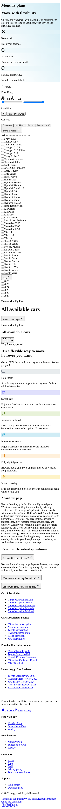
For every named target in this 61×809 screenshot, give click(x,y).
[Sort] (11, 340)
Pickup (30, 125)
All (4, 114)
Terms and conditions (19, 772)
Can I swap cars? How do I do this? (19, 587)
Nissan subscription (18, 627)
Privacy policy (15, 769)
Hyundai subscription (19, 632)
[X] (17, 806)
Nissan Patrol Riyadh (19, 651)
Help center (14, 784)
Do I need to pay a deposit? (16, 558)
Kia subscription (16, 635)
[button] (30, 138)
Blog (10, 763)
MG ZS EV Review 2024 (21, 681)
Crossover (7, 125)
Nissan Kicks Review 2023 (22, 684)
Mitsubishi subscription (20, 624)
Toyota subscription (18, 630)
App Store (10, 710)
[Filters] (4, 340)
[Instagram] (3, 806)
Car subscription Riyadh (20, 599)
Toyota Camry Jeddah (19, 654)
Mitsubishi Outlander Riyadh (23, 660)
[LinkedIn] (11, 806)
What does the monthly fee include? (19, 578)
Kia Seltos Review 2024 (20, 687)
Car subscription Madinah (21, 611)
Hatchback (20, 125)
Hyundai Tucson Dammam (22, 657)
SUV (47, 125)
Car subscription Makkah (21, 608)
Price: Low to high (11, 319)
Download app (15, 787)
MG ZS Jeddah (16, 663)
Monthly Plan (15, 723)
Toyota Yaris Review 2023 (21, 675)
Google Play (24, 710)
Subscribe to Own (17, 726)
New (10, 114)
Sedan (40, 125)
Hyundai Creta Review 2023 (22, 678)
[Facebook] (7, 806)
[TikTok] (14, 806)
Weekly (12, 729)
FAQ (10, 766)
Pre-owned (19, 114)
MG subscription (16, 638)
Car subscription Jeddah (20, 602)
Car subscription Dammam (21, 605)
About (11, 760)
